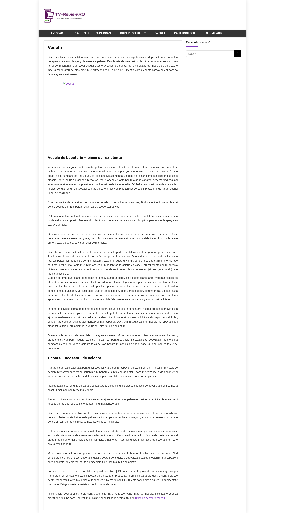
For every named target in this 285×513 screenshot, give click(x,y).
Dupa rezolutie (131, 33)
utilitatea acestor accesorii (150, 498)
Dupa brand (103, 33)
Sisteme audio (214, 33)
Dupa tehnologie (183, 33)
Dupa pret (158, 33)
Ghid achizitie (80, 33)
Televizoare (55, 33)
